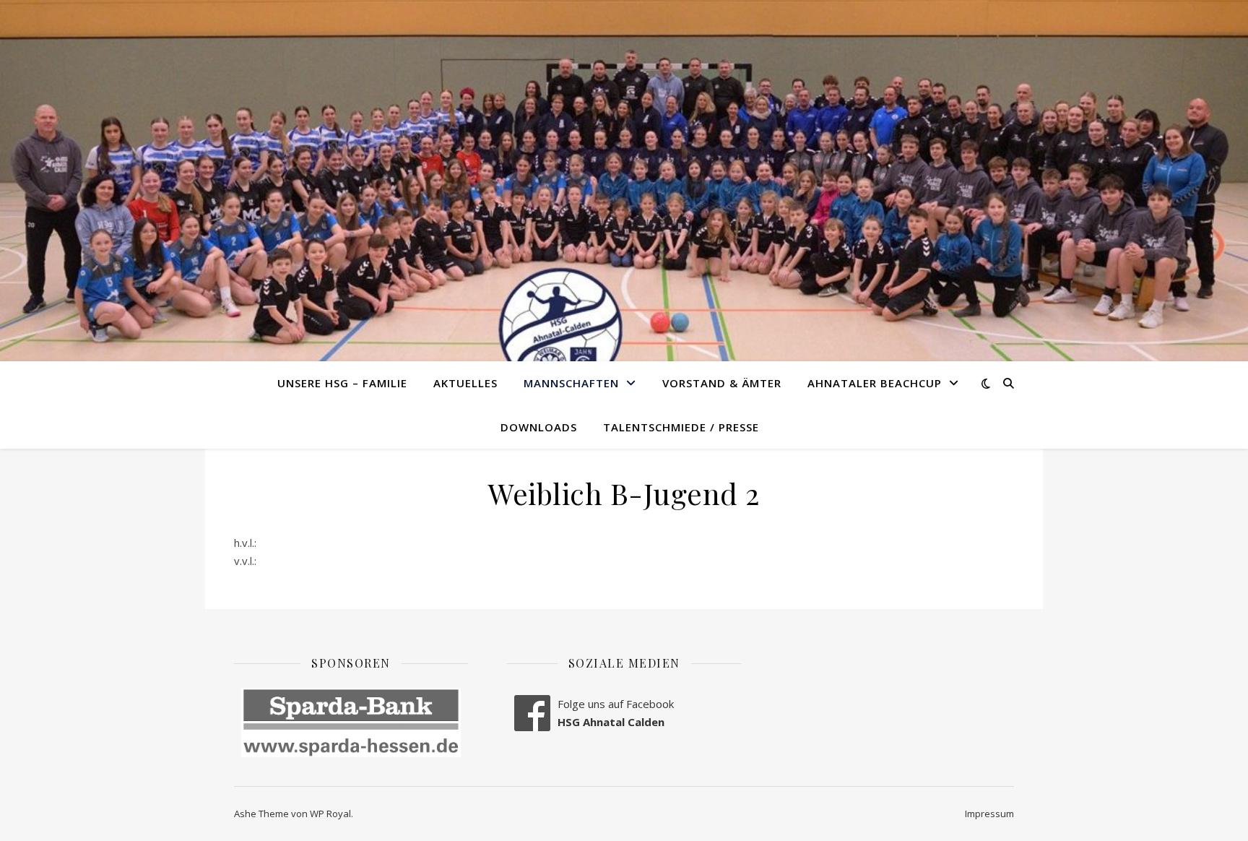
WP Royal (330, 813)
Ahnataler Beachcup (874, 383)
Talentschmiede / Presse (681, 427)
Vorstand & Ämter (721, 383)
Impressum (989, 813)
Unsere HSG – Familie (342, 383)
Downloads (538, 427)
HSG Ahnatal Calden (611, 722)
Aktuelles (465, 383)
